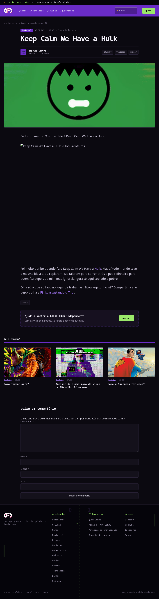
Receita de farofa (99, 535)
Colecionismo (59, 550)
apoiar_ (127, 318)
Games (55, 530)
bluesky (107, 52)
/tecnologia (37, 11)
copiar (133, 52)
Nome (23, 456)
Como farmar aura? (16, 384)
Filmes (56, 540)
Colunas (56, 525)
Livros (56, 576)
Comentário (27, 422)
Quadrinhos (58, 520)
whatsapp (120, 52)
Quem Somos (95, 520)
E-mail (24, 469)
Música (56, 566)
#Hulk (25, 302)
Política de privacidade (103, 530)
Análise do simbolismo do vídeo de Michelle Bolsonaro (78, 386)
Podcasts (57, 555)
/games (23, 11)
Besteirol (27, 30)
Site (22, 481)
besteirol (13, 23)
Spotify (129, 535)
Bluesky (129, 520)
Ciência (56, 581)
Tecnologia (58, 571)
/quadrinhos (67, 11)
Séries (56, 560)
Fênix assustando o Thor (57, 292)
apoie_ (149, 10)
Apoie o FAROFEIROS (100, 525)
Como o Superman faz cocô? (126, 384)
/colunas (52, 11)
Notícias (57, 545)
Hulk (98, 269)
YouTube (129, 525)
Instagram (130, 530)
